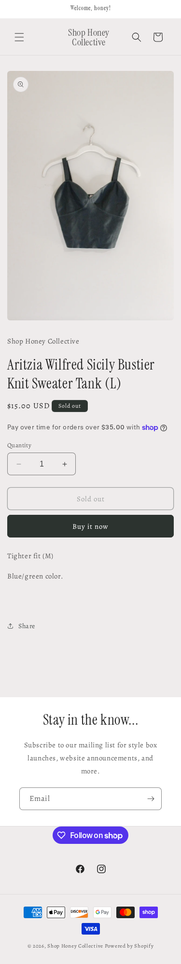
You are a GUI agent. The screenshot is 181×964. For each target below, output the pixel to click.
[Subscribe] (150, 798)
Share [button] (26, 626)
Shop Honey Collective (75, 946)
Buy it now (90, 526)
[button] (19, 37)
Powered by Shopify (129, 946)
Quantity (19, 445)
